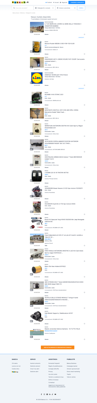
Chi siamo (15, 363)
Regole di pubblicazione (55, 366)
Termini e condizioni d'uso (56, 377)
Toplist (69, 374)
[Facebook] (41, 394)
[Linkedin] (50, 394)
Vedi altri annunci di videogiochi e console (57, 347)
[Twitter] (47, 394)
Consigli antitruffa (53, 369)
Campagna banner (72, 366)
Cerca (81, 8)
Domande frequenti (54, 363)
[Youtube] (55, 394)
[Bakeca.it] (26, 2)
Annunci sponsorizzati (73, 369)
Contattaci (51, 382)
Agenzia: (49, 243)
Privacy (50, 371)
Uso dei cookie (52, 374)
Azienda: (51, 30)
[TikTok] (52, 394)
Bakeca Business (71, 363)
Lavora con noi (16, 366)
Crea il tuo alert (34, 369)
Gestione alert (34, 371)
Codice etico (15, 369)
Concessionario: (51, 49)
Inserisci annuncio (35, 363)
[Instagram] (44, 394)
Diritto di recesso (53, 379)
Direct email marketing (73, 371)
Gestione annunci (35, 366)
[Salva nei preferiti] (84, 34)
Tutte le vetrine (71, 377)
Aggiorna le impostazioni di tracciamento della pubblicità (56, 385)
